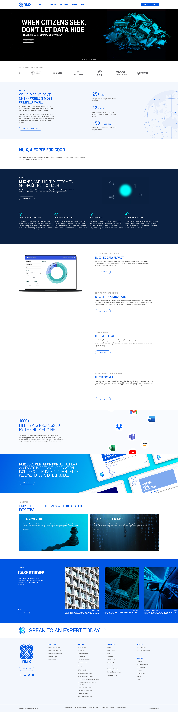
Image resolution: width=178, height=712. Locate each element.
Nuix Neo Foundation (54, 647)
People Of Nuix (141, 667)
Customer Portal (112, 675)
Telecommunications (84, 660)
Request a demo (149, 4)
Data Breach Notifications (85, 676)
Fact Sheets (110, 663)
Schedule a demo (30, 46)
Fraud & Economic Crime (85, 687)
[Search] (138, 4)
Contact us (27, 669)
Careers (139, 670)
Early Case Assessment (85, 696)
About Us (139, 661)
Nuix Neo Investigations (55, 653)
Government (81, 656)
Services (74, 4)
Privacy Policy (104, 707)
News (109, 647)
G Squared (156, 708)
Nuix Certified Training (143, 650)
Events (139, 676)
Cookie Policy (68, 707)
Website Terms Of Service (80, 707)
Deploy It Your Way (112, 669)
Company (83, 4)
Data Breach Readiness (85, 673)
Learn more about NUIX (30, 128)
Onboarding (110, 666)
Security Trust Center (143, 664)
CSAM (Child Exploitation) (85, 690)
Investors (139, 679)
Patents (112, 707)
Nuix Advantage (141, 647)
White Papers (111, 660)
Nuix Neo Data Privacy (54, 650)
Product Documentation (114, 672)
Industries (53, 4)
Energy (80, 666)
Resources (64, 4)
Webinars (110, 656)
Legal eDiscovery (83, 693)
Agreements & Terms (93, 707)
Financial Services (83, 653)
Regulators (81, 650)
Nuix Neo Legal (52, 656)
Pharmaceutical (82, 663)
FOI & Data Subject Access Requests (88, 679)
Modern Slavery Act (121, 707)
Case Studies (111, 650)
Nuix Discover (52, 660)
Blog (108, 653)
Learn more (27, 198)
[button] (173, 31)
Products (43, 4)
